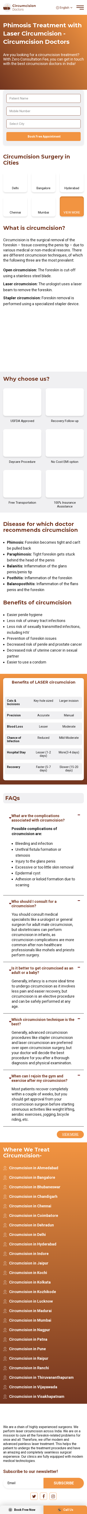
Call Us (68, 1509)
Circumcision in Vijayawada (33, 1387)
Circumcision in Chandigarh (33, 1196)
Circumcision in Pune (27, 1349)
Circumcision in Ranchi (29, 1368)
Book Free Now (24, 1509)
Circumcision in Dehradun (31, 1225)
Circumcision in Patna (28, 1339)
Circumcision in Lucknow (31, 1301)
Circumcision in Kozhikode (32, 1291)
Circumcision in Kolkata (30, 1282)
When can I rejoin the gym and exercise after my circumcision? (39, 1078)
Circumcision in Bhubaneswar (34, 1187)
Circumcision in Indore (29, 1253)
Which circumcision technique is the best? (42, 1021)
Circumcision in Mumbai (30, 1320)
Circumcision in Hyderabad (32, 1244)
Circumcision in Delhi (27, 1234)
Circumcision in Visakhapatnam (36, 1396)
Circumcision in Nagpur (29, 1330)
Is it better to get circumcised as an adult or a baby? (42, 970)
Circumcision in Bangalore (32, 1177)
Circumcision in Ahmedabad (33, 1168)
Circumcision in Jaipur (28, 1263)
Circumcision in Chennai (30, 1206)
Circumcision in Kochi (28, 1272)
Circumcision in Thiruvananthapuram (41, 1377)
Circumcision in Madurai (30, 1311)
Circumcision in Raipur (28, 1358)
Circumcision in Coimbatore (33, 1215)
